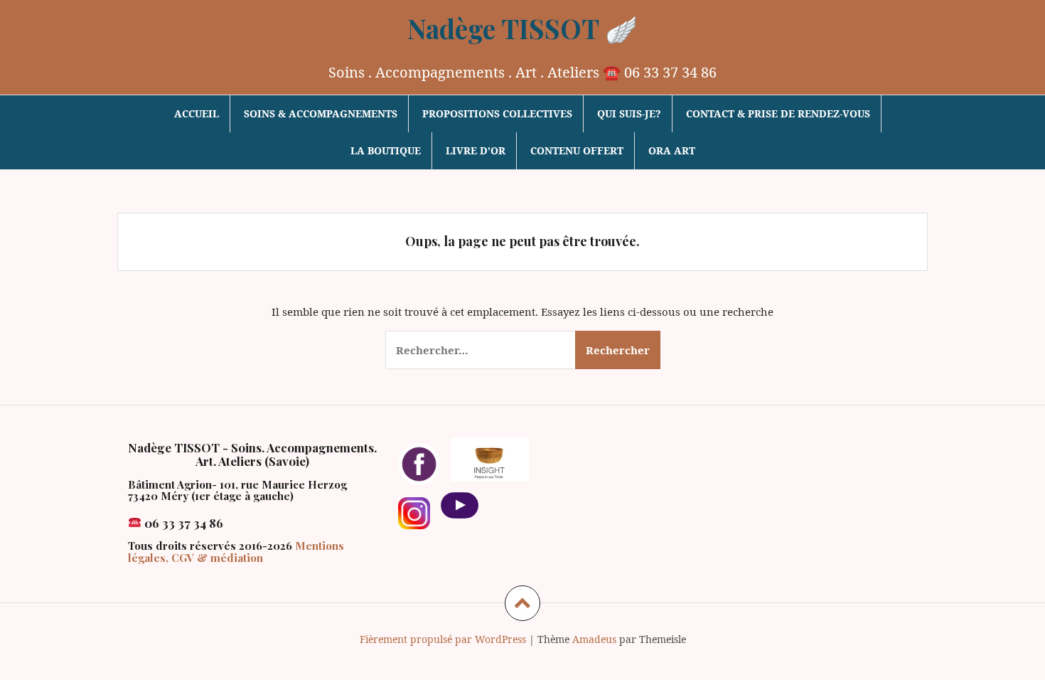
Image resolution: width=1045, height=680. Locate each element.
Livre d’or (475, 150)
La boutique (385, 150)
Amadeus (594, 639)
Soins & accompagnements (320, 113)
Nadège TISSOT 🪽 (522, 28)
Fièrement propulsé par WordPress (443, 639)
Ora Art (671, 150)
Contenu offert (576, 150)
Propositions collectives (497, 113)
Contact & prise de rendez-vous (778, 113)
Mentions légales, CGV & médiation (236, 551)
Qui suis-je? (629, 113)
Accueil (196, 113)
